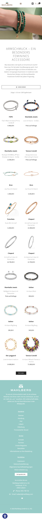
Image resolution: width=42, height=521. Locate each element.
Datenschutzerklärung (21, 464)
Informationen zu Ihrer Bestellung (21, 451)
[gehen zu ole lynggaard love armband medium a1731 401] (11, 344)
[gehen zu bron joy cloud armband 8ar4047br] (31, 174)
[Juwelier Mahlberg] (7, 4)
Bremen (21, 415)
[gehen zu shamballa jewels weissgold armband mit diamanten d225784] (11, 276)
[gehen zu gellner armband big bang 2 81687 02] (11, 310)
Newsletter (21, 448)
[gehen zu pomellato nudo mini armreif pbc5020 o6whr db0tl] (11, 208)
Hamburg (21, 418)
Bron (10, 185)
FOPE (11, 117)
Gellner (31, 287)
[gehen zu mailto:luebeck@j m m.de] (22, 498)
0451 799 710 (25, 491)
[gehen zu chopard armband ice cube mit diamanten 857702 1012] (31, 242)
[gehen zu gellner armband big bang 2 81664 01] (31, 310)
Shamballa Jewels (31, 117)
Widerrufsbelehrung (21, 470)
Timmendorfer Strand (21, 430)
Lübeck (21, 424)
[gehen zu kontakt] (32, 3)
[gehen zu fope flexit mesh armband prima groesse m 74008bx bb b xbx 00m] (11, 106)
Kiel (21, 421)
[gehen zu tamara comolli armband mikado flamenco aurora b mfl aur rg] (31, 344)
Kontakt (21, 440)
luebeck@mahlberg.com (24, 494)
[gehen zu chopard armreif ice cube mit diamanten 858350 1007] (11, 242)
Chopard (31, 219)
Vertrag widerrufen (21, 474)
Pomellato (10, 219)
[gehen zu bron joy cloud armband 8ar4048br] (11, 174)
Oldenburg (21, 427)
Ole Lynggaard (11, 356)
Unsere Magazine (21, 445)
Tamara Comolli (31, 151)
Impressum (21, 461)
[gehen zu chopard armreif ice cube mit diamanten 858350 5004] (31, 208)
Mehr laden (21, 373)
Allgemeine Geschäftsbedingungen (21, 467)
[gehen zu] (36, 4)
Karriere (21, 443)
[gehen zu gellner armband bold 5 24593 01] (31, 276)
